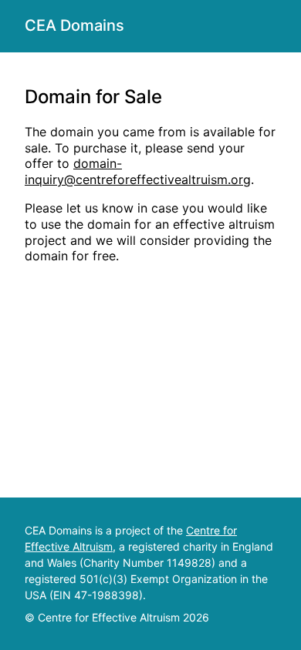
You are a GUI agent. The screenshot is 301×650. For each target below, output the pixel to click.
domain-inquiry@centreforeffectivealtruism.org (138, 171)
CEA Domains (74, 25)
